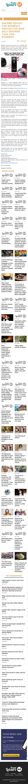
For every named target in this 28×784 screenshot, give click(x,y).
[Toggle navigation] (3, 19)
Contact (20, 773)
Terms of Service (9, 775)
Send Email (6, 156)
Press (7, 773)
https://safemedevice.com (21, 88)
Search (24, 13)
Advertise (13, 773)
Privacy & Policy (19, 775)
